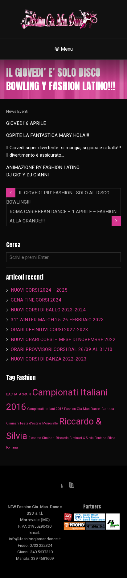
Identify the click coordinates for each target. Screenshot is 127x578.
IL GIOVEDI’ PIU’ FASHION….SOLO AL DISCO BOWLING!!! (57, 197)
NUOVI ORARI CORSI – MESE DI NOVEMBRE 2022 (63, 339)
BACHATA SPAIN (18, 394)
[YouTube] (69, 487)
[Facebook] (58, 487)
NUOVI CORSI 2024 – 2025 (39, 290)
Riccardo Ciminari (41, 438)
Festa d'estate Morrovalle (39, 423)
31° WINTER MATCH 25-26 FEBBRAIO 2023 (58, 320)
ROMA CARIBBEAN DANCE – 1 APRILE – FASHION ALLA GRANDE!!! (63, 216)
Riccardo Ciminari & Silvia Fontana (81, 438)
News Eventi (17, 111)
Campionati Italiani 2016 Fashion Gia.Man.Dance (63, 409)
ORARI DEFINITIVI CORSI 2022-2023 (49, 329)
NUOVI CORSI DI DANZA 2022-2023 (49, 359)
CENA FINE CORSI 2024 (36, 300)
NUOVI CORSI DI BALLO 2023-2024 (48, 310)
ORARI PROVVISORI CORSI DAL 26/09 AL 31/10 (62, 349)
